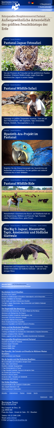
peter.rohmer (12, 418)
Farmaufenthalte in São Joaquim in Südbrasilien (16, 384)
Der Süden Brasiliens (10, 382)
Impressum (43, 397)
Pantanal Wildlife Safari (20, 88)
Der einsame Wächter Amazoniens (12, 319)
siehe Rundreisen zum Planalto (11, 356)
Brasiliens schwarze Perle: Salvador (13, 334)
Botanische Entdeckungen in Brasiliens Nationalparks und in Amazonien (23, 296)
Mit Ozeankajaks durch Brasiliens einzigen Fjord (16, 361)
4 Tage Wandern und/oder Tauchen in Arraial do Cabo (18, 370)
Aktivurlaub (25, 180)
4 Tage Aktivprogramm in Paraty (11, 368)
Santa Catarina (42, 225)
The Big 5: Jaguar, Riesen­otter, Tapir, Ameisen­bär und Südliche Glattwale (26, 232)
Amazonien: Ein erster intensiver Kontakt (14, 317)
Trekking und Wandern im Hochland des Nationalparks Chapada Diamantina (25, 331)
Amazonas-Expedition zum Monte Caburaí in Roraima (18, 324)
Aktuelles (4, 393)
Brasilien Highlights (7, 305)
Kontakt (29, 393)
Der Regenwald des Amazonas (13, 308)
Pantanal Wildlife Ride (19, 183)
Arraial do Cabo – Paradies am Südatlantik (14, 377)
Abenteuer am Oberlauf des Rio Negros (14, 313)
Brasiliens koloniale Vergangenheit (12, 366)
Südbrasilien (33, 225)
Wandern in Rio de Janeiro (10, 374)
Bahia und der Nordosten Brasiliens (15, 327)
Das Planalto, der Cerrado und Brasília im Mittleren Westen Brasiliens (24, 352)
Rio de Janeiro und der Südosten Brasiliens (18, 359)
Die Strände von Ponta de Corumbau (13, 329)
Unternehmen (13, 393)
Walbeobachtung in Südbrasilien (11, 389)
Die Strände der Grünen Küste (11, 372)
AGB (50, 397)
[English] (29, 3)
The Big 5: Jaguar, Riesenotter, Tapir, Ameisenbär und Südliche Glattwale (24, 303)
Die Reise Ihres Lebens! (9, 294)
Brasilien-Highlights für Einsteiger (12, 298)
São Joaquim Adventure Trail (10, 386)
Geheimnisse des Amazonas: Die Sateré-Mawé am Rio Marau (20, 311)
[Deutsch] (32, 3)
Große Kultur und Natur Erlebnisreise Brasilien (16, 301)
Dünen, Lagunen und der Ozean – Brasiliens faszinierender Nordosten (23, 336)
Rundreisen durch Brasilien (12, 292)
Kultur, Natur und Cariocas (10, 364)
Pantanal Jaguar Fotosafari (22, 43)
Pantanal (6, 39)
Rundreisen (25, 225)
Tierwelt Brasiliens (15, 39)
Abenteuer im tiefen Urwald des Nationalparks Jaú (17, 315)
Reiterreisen (32, 180)
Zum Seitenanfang (45, 423)
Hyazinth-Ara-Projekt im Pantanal (21, 135)
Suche (36, 393)
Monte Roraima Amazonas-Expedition (13, 322)
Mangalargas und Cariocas (10, 379)
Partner (22, 393)
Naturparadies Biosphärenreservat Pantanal (19, 339)
